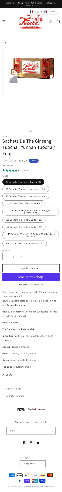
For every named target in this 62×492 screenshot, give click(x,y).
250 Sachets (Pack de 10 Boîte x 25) (24, 243)
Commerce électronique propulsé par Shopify (38, 486)
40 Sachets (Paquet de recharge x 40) (26, 196)
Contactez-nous (14, 388)
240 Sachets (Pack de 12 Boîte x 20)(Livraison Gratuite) (31, 235)
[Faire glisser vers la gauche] (24, 130)
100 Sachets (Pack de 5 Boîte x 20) (24, 203)
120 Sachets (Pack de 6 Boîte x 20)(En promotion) (31, 211)
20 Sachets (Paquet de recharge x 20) (26, 189)
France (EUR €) (29, 463)
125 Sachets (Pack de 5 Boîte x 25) (24, 219)
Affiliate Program (15, 395)
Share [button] (9, 374)
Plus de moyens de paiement (31, 284)
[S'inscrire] (51, 430)
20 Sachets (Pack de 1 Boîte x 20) (23, 181)
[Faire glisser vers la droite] (37, 130)
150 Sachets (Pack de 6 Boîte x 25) (24, 226)
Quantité (6, 250)
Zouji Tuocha (18, 486)
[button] (3, 21)
